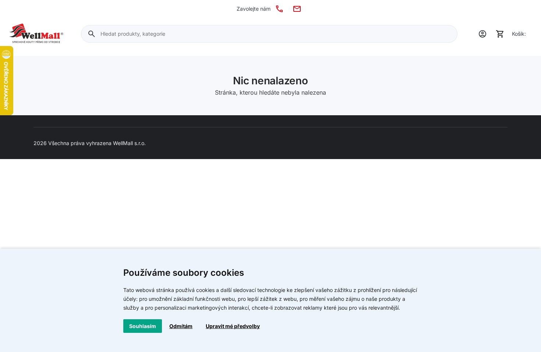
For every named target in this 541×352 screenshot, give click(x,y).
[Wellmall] (36, 34)
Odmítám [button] (180, 326)
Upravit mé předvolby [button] (233, 326)
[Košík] (500, 33)
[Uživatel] (482, 34)
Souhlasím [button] (142, 326)
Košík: (519, 34)
